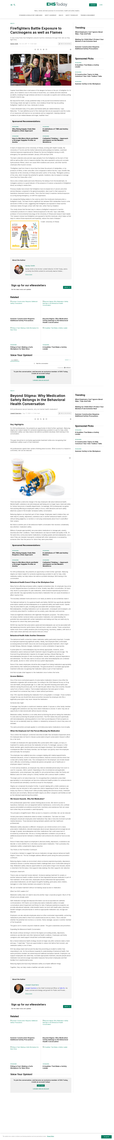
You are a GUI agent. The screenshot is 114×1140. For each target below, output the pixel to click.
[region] (40, 364)
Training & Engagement (88, 15)
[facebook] (35, 49)
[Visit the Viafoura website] (67, 367)
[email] (46, 49)
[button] (11, 5)
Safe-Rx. (62, 988)
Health (61, 15)
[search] (14, 5)
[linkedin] (38, 49)
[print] (70, 49)
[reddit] (43, 49)
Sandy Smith (14, 44)
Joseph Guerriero (15, 413)
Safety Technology (72, 15)
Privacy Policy (50, 1136)
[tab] (14, 360)
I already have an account (41, 380)
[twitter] (41, 49)
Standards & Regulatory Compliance (30, 15)
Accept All (106, 1136)
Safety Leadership (50, 15)
